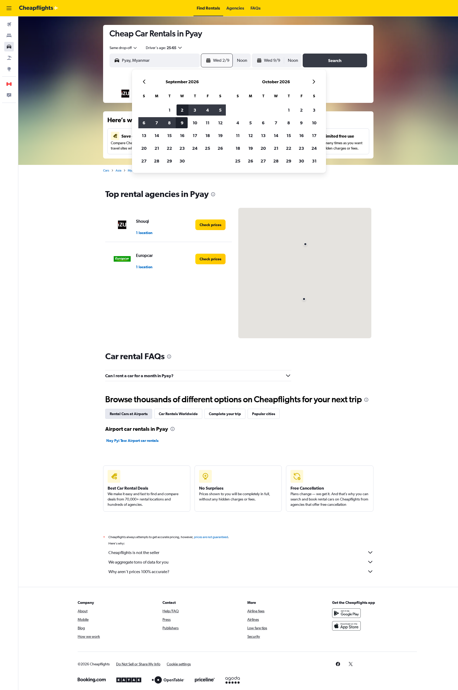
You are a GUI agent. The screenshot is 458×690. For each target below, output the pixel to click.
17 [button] (195, 135)
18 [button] (207, 135)
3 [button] (194, 110)
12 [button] (220, 122)
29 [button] (169, 161)
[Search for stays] (9, 35)
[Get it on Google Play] (346, 613)
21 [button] (157, 148)
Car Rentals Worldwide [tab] (178, 414)
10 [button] (195, 122)
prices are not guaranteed (211, 537)
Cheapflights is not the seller (133, 552)
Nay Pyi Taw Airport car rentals (132, 440)
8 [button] (169, 122)
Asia (118, 170)
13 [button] (144, 135)
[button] (9, 8)
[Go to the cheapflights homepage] (38, 8)
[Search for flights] (9, 24)
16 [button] (182, 135)
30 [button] (182, 161)
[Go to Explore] (9, 69)
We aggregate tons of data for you (138, 562)
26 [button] (220, 148)
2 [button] (182, 110)
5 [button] (220, 110)
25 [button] (207, 148)
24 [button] (194, 148)
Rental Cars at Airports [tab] (129, 414)
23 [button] (182, 148)
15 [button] (169, 135)
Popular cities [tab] (263, 414)
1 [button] (169, 110)
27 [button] (144, 161)
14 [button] (157, 135)
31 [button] (314, 161)
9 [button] (182, 122)
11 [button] (207, 122)
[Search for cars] (9, 46)
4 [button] (207, 110)
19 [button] (220, 135)
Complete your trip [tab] (225, 414)
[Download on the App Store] (346, 626)
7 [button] (156, 122)
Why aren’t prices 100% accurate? (138, 571)
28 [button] (156, 161)
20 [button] (144, 148)
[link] (210, 224)
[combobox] (123, 47)
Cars (106, 170)
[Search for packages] (9, 57)
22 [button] (169, 148)
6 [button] (144, 122)
